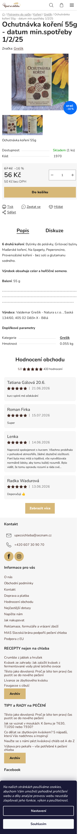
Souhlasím (38, 824)
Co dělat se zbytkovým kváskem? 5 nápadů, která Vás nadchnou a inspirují (36, 734)
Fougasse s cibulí (16, 686)
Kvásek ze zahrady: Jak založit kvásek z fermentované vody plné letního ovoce (32, 664)
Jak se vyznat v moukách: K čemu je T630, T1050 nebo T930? (34, 725)
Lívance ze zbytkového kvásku (26, 681)
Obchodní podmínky (18, 583)
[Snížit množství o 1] (52, 175)
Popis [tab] (23, 230)
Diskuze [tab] (54, 230)
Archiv (15, 694)
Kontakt (10, 589)
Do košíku (40, 192)
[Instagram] (19, 556)
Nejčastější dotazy (17, 608)
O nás (8, 577)
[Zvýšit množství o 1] (73, 175)
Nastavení (38, 811)
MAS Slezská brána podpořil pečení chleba (35, 633)
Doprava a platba (16, 595)
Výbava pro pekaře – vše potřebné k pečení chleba (35, 748)
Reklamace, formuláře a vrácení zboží (31, 626)
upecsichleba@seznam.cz (32, 535)
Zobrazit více (40, 508)
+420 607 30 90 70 (29, 544)
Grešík (18, 48)
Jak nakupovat (14, 620)
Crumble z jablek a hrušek (23, 658)
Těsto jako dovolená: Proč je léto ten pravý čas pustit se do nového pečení (38, 673)
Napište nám (13, 614)
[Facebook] (9, 556)
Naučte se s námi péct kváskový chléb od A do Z (39, 741)
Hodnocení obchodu (40, 359)
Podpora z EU (14, 639)
